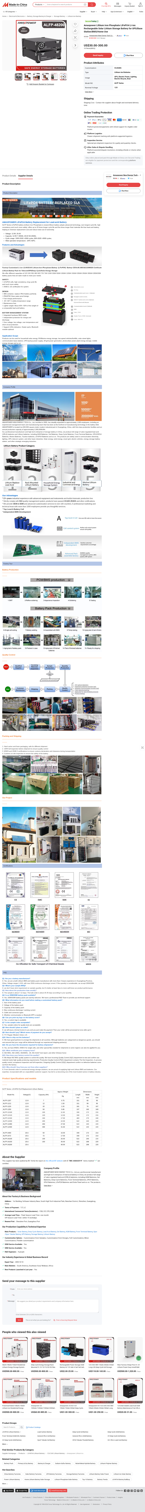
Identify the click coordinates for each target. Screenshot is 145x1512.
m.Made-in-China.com (78, 1500)
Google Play (21, 1490)
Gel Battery (61, 1231)
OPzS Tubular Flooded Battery (83, 1440)
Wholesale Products (72, 1497)
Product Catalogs (34, 1427)
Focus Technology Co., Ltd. (56, 1504)
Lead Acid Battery (49, 1231)
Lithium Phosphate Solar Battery (66, 1479)
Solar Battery (22, 1231)
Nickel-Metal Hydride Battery (85, 1463)
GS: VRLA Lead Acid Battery (117, 1440)
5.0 (116, 178)
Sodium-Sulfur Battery (63, 1463)
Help (103, 12)
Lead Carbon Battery (44, 1432)
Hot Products (26, 1497)
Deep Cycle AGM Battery (116, 1432)
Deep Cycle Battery (35, 1231)
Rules (141, 12)
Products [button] (38, 4)
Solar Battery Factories (33, 1474)
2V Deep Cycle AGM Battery (12, 1440)
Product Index (111, 1497)
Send (19, 1320)
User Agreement (85, 1504)
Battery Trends (102, 1479)
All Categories (10, 12)
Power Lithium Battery (12, 1479)
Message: (11, 1301)
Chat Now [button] (130, 55)
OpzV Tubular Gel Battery (46, 1440)
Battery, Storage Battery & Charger (39, 16)
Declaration (96, 1504)
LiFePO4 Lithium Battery (10, 1432)
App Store (8, 1490)
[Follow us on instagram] (131, 1490)
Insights (120, 1497)
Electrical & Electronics (17, 16)
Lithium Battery (49, 1234)
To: (14, 1295)
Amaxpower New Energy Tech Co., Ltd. (101, 35)
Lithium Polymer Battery (108, 1463)
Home (4, 16)
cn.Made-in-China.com (94, 1500)
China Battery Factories (12, 1474)
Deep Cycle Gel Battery (80, 1432)
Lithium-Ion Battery (74, 16)
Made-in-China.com (63, 1500)
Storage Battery (59, 16)
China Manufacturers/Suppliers (54, 1497)
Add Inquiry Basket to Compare (41, 84)
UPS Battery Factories (54, 1474)
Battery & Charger (44, 1463)
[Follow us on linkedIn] (141, 1490)
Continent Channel (99, 1497)
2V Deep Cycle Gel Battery (117, 1436)
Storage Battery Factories (75, 1474)
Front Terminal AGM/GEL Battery (13, 1436)
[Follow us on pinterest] (138, 1490)
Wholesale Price (86, 1497)
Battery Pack (8, 1463)
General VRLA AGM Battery (82, 1436)
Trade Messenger (38, 1490)
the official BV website (54, 1161)
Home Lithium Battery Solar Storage (37, 1479)
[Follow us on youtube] (135, 1490)
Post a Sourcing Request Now (65, 1320)
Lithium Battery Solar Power (99, 1474)
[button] (85, 4)
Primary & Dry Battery (25, 1463)
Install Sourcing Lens (58, 1490)
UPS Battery (26, 1234)
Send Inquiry (98, 55)
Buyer (93, 12)
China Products (37, 1497)
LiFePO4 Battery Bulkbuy (121, 1479)
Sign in (140, 6)
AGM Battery (70, 1231)
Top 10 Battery (87, 1479)
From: (13, 1289)
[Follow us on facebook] (125, 1490)
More (4, 1484)
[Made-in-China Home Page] (14, 4)
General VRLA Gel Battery (46, 1436)
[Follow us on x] (128, 1490)
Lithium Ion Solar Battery (122, 1474)
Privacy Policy (107, 1504)
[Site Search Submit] (92, 4)
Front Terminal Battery (84, 1231)
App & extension (116, 12)
